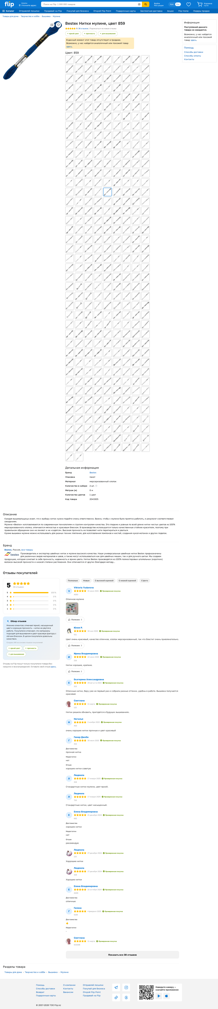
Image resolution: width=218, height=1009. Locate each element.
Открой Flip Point (102, 11)
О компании (69, 985)
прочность (90, 33)
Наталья (78, 718)
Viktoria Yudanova (84, 587)
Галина (78, 908)
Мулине (56, 16)
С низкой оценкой (127, 580)
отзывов (83, 28)
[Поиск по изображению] (139, 4)
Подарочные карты (126, 11)
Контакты (189, 59)
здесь (69, 46)
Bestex (93, 472)
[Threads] (126, 997)
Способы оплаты (192, 55)
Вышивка (46, 16)
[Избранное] (188, 4)
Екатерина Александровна (89, 679)
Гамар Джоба (81, 737)
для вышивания (109, 33)
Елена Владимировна (86, 811)
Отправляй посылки (29, 11)
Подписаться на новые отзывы (103, 28)
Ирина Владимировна (86, 653)
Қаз (171, 4)
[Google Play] (159, 996)
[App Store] (166, 996)
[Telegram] (116, 987)
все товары (27, 549)
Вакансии (68, 992)
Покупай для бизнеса (78, 11)
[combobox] (91, 4)
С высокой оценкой (104, 580)
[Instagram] (126, 987)
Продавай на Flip (53, 11)
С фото (144, 580)
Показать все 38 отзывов (122, 954)
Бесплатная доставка (151, 11)
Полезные (73, 580)
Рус (178, 4)
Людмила (79, 775)
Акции (170, 11)
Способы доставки (193, 52)
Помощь (40, 985)
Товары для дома (10, 16)
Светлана (79, 700)
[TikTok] (116, 997)
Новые (86, 580)
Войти (157, 3)
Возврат (40, 992)
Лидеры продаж (201, 11)
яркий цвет (74, 33)
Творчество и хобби (30, 16)
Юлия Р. (78, 627)
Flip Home (183, 11)
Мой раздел (159, 5)
